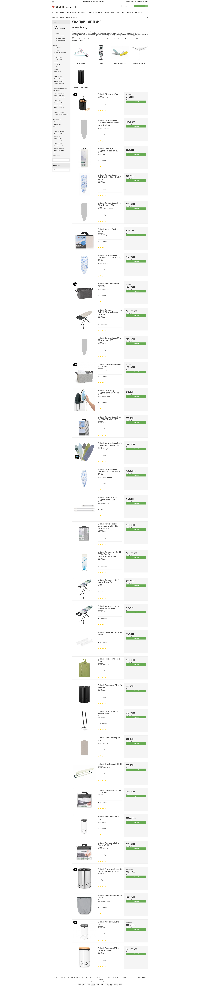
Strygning (57, 33)
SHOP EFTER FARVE (57, 129)
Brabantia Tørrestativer (60, 38)
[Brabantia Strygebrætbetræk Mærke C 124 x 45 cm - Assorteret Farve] (84, 452)
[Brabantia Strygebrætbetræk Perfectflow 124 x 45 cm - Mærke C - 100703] (84, 264)
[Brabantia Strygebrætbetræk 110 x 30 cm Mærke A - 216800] (84, 212)
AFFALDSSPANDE (57, 74)
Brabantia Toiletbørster (59, 107)
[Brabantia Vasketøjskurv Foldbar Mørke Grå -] (84, 292)
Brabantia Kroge (57, 100)
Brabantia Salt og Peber (59, 95)
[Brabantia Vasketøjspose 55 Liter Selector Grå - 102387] (84, 852)
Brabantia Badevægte (58, 121)
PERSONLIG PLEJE (57, 119)
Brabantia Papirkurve (58, 81)
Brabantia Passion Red (59, 150)
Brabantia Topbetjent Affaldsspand (61, 86)
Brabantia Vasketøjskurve (60, 40)
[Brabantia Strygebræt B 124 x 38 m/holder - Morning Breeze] (84, 615)
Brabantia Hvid (57, 136)
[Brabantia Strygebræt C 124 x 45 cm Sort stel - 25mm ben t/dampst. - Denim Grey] (84, 319)
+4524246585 (97, 977)
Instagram (106, 981)
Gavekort (56, 69)
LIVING (55, 43)
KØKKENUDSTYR (58, 50)
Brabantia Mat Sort (58, 138)
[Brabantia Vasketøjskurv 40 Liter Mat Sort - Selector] (84, 694)
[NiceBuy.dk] (64, 6)
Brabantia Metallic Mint (59, 148)
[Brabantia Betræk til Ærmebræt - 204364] (84, 238)
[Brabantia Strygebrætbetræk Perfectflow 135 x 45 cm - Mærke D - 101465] (84, 478)
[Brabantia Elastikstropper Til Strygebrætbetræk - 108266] (84, 506)
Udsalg (55, 66)
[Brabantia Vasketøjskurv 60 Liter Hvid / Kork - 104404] (84, 957)
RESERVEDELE (56, 155)
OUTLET (54, 126)
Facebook (94, 981)
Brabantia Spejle (57, 124)
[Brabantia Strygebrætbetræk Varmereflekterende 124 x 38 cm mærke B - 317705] (84, 129)
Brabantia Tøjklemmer (60, 35)
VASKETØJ (55, 26)
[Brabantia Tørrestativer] (139, 52)
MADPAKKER (57, 64)
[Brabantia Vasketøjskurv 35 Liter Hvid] (84, 825)
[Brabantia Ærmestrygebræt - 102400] (84, 773)
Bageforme (56, 54)
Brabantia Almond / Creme (59, 131)
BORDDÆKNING (56, 90)
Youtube (100, 981)
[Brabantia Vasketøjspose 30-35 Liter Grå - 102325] (84, 799)
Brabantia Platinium (58, 153)
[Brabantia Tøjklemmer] (120, 52)
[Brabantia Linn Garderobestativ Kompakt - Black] (84, 720)
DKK (53, 1)
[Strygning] (100, 52)
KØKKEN (55, 45)
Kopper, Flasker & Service (59, 93)
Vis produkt (136, 101)
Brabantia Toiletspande (59, 112)
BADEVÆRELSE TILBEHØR (59, 97)
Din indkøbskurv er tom (140, 6)
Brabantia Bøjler (58, 31)
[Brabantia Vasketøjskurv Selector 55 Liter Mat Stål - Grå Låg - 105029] (84, 878)
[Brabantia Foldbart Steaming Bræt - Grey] (84, 746)
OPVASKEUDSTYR (58, 57)
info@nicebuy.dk (110, 977)
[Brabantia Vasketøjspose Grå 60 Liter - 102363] (84, 904)
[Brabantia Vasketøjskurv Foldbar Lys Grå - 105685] (84, 373)
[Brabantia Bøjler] (81, 52)
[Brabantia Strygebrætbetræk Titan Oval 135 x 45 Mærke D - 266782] (84, 426)
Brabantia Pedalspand (59, 83)
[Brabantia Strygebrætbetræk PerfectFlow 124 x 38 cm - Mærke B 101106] (84, 184)
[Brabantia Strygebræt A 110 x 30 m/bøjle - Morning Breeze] (84, 589)
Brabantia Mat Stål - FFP (59, 141)
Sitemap (101, 979)
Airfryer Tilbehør (57, 71)
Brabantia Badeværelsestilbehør (61, 117)
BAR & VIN (56, 62)
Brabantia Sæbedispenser (59, 102)
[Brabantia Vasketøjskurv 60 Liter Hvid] (84, 931)
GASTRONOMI (57, 47)
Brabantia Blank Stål (58, 133)
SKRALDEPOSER (58, 76)
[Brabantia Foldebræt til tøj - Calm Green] (84, 668)
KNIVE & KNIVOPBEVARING (60, 52)
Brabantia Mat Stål (58, 143)
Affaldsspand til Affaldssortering (60, 88)
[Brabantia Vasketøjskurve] (81, 76)
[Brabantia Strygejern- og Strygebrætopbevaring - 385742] (84, 399)
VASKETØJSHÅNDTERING (60, 28)
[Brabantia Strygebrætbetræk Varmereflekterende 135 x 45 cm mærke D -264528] (84, 533)
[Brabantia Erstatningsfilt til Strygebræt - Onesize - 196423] (84, 157)
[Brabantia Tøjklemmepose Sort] (84, 103)
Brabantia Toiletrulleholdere (60, 110)
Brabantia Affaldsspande (59, 78)
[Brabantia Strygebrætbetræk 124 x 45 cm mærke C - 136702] (84, 347)
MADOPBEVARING (58, 59)
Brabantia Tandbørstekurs (59, 105)
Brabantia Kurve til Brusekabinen (61, 114)
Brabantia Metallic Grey (59, 145)
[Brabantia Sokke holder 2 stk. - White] (84, 641)
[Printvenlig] (147, 17)
